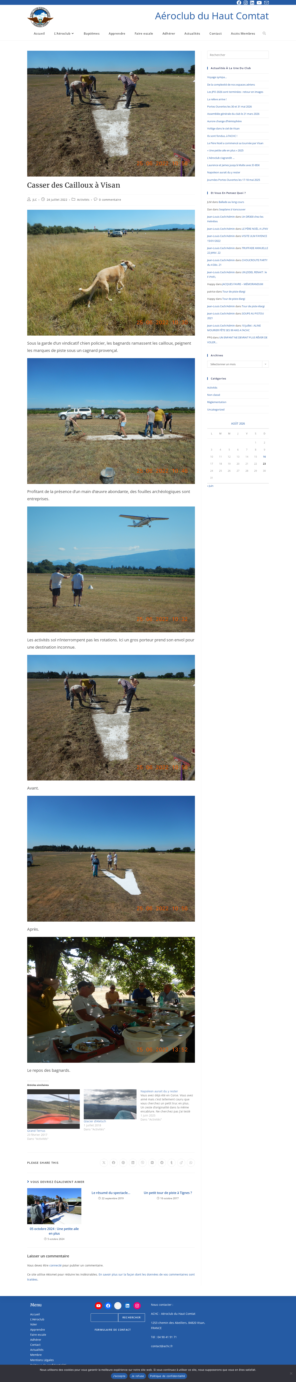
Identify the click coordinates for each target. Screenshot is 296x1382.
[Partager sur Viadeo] (181, 1163)
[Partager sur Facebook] (114, 1163)
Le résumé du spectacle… (111, 1193)
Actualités (36, 1350)
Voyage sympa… (217, 77)
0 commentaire (110, 200)
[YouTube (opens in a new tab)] (259, 2)
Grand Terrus (36, 1131)
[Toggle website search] (264, 33)
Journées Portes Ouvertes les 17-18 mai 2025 (233, 180)
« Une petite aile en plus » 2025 (225, 150)
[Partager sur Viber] (143, 1163)
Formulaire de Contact (113, 1329)
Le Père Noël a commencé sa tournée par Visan (235, 143)
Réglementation (216, 402)
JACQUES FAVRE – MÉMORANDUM (242, 284)
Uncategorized (216, 409)
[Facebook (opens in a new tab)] (238, 2)
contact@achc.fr (162, 1346)
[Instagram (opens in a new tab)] (245, 2)
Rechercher (131, 1317)
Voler (33, 1324)
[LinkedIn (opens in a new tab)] (252, 2)
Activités (83, 200)
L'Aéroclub (37, 1319)
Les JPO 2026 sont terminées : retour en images (235, 92)
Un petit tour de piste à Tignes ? (168, 1193)
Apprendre (37, 1329)
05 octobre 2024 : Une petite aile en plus (54, 1231)
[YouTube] (98, 1305)
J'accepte (119, 1376)
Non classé (213, 395)
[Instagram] (137, 1305)
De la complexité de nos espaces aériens (231, 84)
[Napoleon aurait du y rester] (169, 1105)
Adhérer (35, 1340)
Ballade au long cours (231, 202)
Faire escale (38, 1335)
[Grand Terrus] (53, 1109)
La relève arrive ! (217, 99)
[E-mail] (117, 1305)
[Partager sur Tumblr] (172, 1163)
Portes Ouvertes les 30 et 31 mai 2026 (229, 106)
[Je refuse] (291, 1373)
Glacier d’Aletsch (95, 1121)
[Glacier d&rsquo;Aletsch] (110, 1104)
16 (264, 456)
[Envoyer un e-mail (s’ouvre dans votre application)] (266, 2)
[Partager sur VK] (152, 1163)
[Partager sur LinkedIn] (133, 1163)
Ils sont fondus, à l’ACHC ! (222, 136)
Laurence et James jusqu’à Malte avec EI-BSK (233, 165)
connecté (55, 1265)
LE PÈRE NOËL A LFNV (255, 229)
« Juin (210, 486)
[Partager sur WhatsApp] (191, 1163)
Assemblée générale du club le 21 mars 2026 (233, 114)
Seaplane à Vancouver (232, 209)
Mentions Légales (42, 1360)
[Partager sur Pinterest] (123, 1163)
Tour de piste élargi (234, 291)
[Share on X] (104, 1163)
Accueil (35, 1314)
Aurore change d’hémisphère (224, 121)
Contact (35, 1345)
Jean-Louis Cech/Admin (221, 216)
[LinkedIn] (127, 1305)
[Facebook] (108, 1305)
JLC (35, 200)
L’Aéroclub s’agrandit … (221, 158)
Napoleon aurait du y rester (223, 172)
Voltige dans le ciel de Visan (223, 128)
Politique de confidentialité (167, 1376)
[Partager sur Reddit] (162, 1163)
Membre (36, 1355)
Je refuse (137, 1376)
